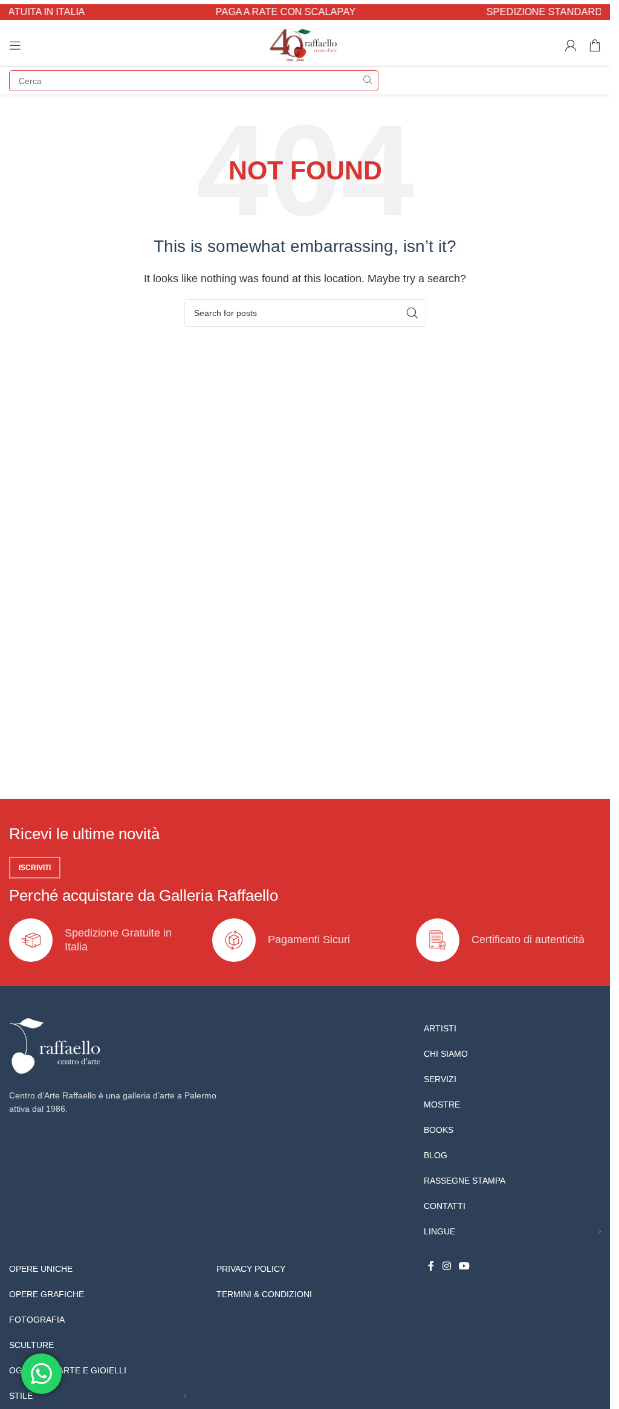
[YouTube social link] (464, 1266)
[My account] (571, 45)
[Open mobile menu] (15, 45)
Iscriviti (35, 867)
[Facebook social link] (431, 1266)
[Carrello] (595, 45)
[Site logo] (305, 44)
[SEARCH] (367, 80)
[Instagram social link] (446, 1266)
